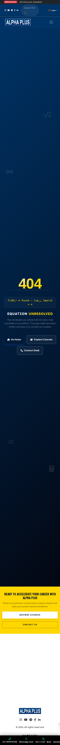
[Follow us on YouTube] (9, 10)
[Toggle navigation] (51, 22)
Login (53, 10)
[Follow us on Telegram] (12, 10)
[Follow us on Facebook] (14, 10)
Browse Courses (30, 615)
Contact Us (30, 625)
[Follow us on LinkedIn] (17, 10)
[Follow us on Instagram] (5, 10)
